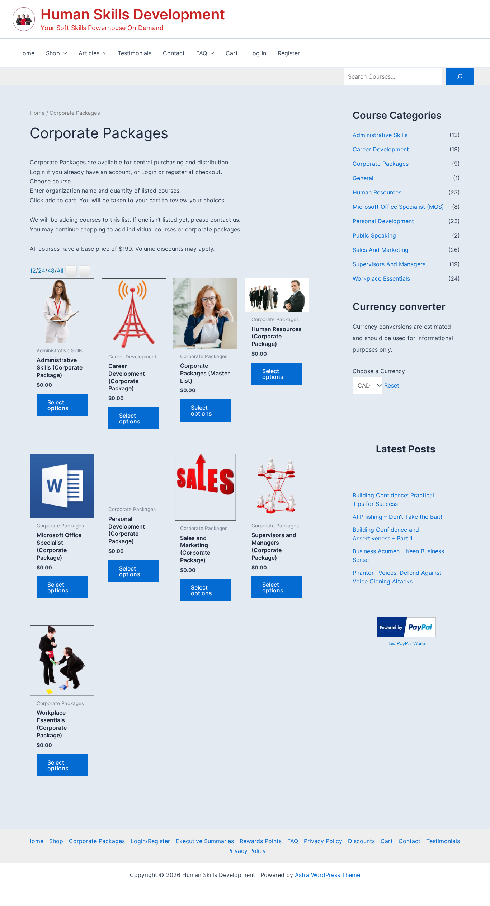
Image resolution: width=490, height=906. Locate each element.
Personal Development (383, 221)
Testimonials (443, 841)
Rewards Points (261, 841)
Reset (391, 385)
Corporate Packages (381, 163)
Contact (409, 841)
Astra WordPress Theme (327, 874)
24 (41, 270)
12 (33, 270)
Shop (56, 841)
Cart (387, 841)
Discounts (361, 841)
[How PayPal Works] (406, 626)
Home (37, 113)
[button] (63, 53)
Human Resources (377, 192)
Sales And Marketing (381, 249)
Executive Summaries (205, 841)
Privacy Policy (323, 841)
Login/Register (150, 841)
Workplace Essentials (381, 278)
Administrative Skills (380, 135)
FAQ (292, 841)
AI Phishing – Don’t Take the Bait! (397, 516)
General (363, 178)
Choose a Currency (379, 371)
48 (51, 270)
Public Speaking (374, 235)
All (60, 270)
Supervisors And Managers (389, 264)
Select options (58, 405)
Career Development (381, 149)
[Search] (460, 76)
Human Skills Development (133, 14)
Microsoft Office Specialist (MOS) (398, 206)
